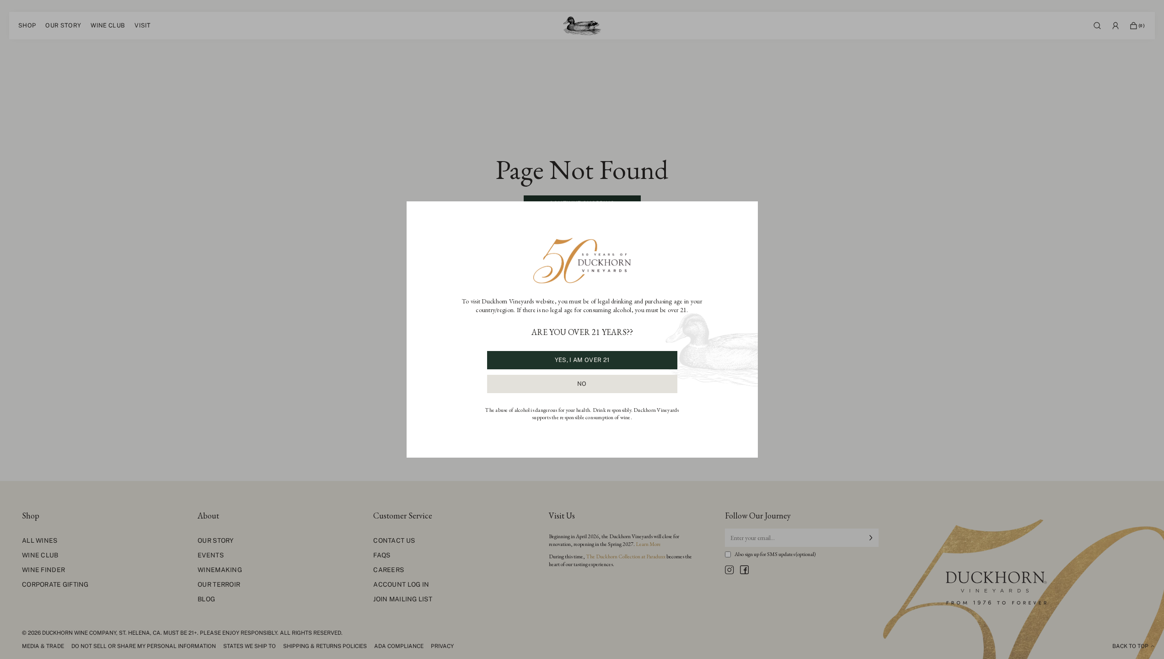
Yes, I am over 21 (582, 360)
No (582, 383)
